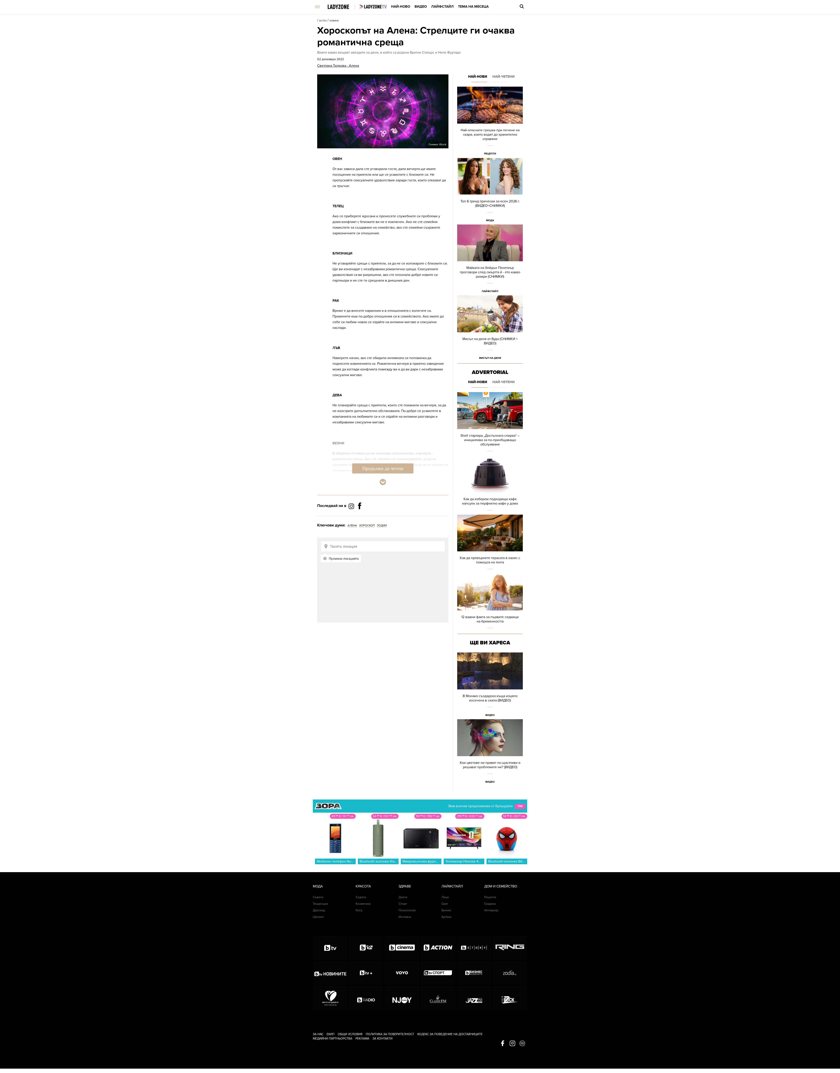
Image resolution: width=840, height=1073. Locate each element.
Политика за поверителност (390, 1034)
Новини (334, 20)
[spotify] (522, 1044)
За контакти (382, 1038)
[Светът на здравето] (330, 998)
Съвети (318, 897)
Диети (403, 897)
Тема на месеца (473, 6)
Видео (421, 6)
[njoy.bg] (402, 998)
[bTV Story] (474, 948)
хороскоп (367, 525)
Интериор (491, 910)
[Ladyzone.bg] (342, 7)
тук (520, 806)
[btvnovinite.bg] (330, 973)
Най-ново (400, 6)
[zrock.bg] (509, 998)
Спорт (403, 904)
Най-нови (477, 76)
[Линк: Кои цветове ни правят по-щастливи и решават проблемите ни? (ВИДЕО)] (490, 752)
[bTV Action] (438, 948)
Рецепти (490, 153)
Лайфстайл (442, 6)
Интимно (405, 917)
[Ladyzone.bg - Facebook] (359, 516)
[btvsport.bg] (438, 973)
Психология (407, 910)
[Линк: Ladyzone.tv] (373, 6)
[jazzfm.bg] (474, 998)
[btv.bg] (330, 948)
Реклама (362, 1038)
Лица (445, 897)
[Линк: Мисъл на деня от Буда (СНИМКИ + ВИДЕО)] (490, 328)
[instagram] (512, 1044)
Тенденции (320, 904)
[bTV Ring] (509, 948)
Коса (359, 910)
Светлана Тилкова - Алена (338, 65)
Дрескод (319, 910)
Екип (330, 1034)
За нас (318, 1034)
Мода (490, 220)
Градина (490, 904)
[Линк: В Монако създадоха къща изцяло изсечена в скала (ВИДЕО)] (490, 685)
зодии (382, 525)
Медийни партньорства (332, 1038)
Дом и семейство (500, 886)
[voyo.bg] (402, 973)
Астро (323, 20)
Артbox (446, 917)
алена (352, 525)
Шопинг (318, 917)
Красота (363, 886)
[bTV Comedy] (366, 948)
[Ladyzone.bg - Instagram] (351, 506)
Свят (444, 904)
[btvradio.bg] (366, 998)
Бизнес (446, 910)
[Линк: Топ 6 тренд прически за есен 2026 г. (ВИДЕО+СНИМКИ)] (490, 191)
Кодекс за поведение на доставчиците (450, 1034)
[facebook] (502, 1044)
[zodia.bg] (509, 973)
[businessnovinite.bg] (474, 973)
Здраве (405, 886)
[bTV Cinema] (402, 948)
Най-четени (503, 76)
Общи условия (350, 1034)
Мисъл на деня (490, 357)
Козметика (363, 904)
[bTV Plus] (366, 973)
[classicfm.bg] (438, 998)
